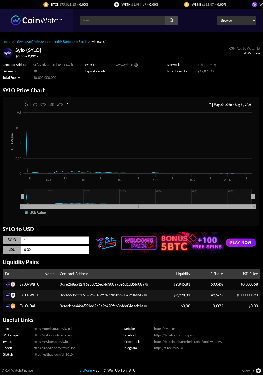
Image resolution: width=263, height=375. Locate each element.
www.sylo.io (124, 65)
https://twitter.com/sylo (50, 342)
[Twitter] (259, 372)
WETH (34, 295)
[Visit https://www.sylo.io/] (136, 66)
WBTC (34, 285)
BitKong (85, 371)
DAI (32, 306)
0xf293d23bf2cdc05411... (51, 65)
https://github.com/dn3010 (53, 355)
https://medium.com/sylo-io (53, 329)
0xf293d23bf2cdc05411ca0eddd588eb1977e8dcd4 (51, 42)
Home (7, 42)
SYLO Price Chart (24, 91)
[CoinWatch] (36, 24)
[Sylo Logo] (8, 57)
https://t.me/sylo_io (168, 348)
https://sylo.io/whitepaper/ (52, 335)
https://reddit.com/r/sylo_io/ (54, 348)
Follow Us (247, 371)
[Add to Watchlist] (232, 49)
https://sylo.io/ (164, 329)
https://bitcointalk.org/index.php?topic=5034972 (189, 342)
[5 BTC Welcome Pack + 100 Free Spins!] (174, 252)
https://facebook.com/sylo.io (174, 335)
